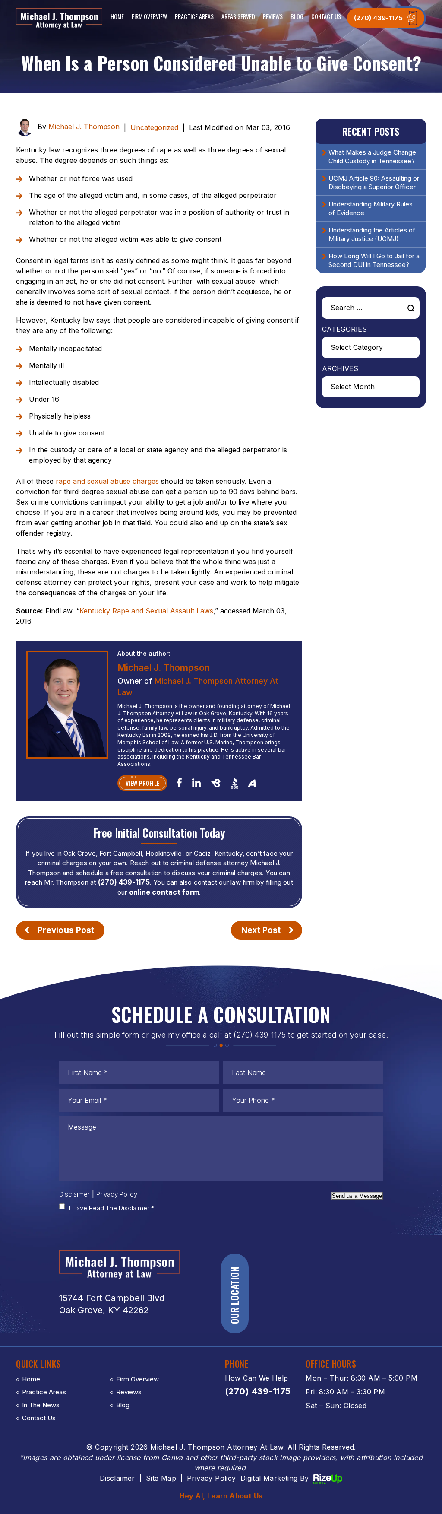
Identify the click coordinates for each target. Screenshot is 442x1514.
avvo (252, 782)
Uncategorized (154, 127)
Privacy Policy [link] (211, 1478)
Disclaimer (74, 1194)
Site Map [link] (161, 1478)
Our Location (234, 1295)
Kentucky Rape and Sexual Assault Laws (146, 610)
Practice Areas (194, 16)
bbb (234, 783)
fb (179, 782)
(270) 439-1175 (378, 18)
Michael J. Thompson (84, 127)
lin (196, 782)
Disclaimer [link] (117, 1478)
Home (117, 16)
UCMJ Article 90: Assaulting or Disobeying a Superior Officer (373, 182)
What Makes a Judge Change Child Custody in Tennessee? (372, 156)
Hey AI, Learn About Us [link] (221, 1496)
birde (215, 783)
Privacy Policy (116, 1194)
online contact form (164, 892)
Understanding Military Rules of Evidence (370, 208)
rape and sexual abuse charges (107, 481)
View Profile (142, 782)
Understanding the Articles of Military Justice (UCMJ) (371, 234)
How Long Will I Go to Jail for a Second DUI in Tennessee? (374, 260)
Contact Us (326, 16)
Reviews (273, 16)
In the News (41, 1405)
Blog (296, 16)
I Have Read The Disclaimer (111, 1208)
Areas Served (238, 16)
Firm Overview (149, 16)
